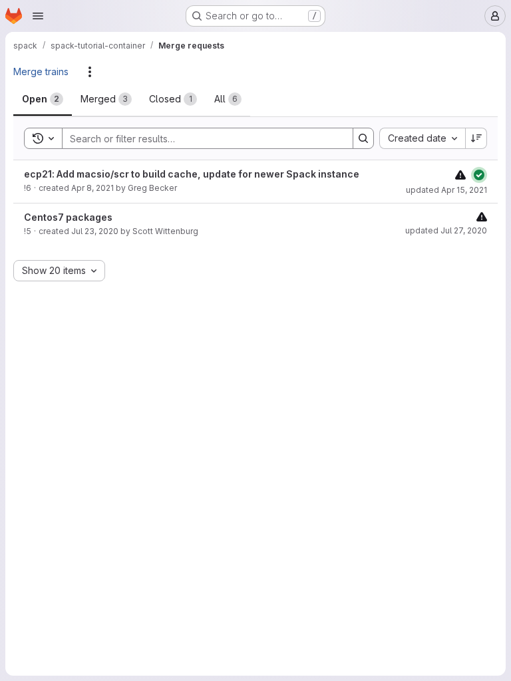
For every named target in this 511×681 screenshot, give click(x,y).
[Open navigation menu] (38, 16)
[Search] (363, 138)
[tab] (42, 99)
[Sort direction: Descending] (476, 138)
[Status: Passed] (479, 175)
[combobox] (422, 138)
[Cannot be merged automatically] (460, 174)
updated (446, 190)
